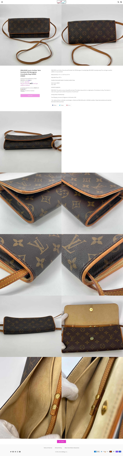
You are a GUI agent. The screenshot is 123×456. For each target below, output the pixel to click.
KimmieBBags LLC (63, 451)
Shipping (22, 90)
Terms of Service (48, 447)
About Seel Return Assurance (72, 447)
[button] (30, 88)
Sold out (30, 95)
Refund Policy (58, 447)
